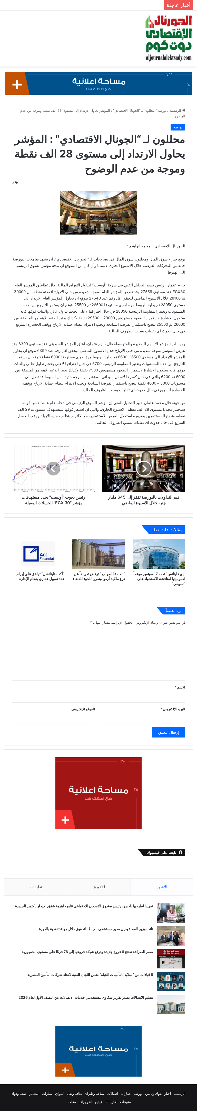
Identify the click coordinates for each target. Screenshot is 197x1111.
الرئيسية (175, 110)
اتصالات (112, 1093)
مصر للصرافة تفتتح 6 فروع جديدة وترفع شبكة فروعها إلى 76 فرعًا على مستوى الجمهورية (87, 951)
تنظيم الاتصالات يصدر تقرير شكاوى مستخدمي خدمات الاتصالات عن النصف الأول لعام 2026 (85, 997)
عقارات (126, 1093)
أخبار (167, 1093)
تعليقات (36, 886)
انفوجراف (85, 1102)
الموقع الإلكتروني (83, 709)
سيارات (47, 1093)
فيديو (98, 1102)
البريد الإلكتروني (172, 709)
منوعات (125, 1102)
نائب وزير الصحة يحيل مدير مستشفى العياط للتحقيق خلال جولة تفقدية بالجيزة (96, 929)
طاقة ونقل (74, 1093)
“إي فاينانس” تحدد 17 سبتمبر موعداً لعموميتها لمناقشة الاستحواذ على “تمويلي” (159, 579)
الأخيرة (99, 886)
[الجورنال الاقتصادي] (168, 38)
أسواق (59, 1093)
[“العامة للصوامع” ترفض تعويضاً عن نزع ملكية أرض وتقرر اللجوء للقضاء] (98, 554)
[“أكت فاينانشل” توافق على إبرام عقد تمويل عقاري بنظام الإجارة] (38, 554)
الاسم (180, 687)
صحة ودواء (19, 1093)
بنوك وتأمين (153, 1093)
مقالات (71, 1102)
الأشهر (162, 886)
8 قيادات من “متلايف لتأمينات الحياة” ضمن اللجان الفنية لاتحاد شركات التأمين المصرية (90, 974)
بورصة (161, 110)
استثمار (34, 1093)
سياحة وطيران (94, 1093)
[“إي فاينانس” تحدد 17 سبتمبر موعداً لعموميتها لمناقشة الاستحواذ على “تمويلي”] (159, 554)
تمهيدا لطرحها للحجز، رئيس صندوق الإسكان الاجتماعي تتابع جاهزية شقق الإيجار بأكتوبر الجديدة (84, 906)
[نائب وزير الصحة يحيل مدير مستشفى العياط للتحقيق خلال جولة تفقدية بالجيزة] (171, 936)
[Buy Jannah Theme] (98, 83)
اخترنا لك (111, 1102)
